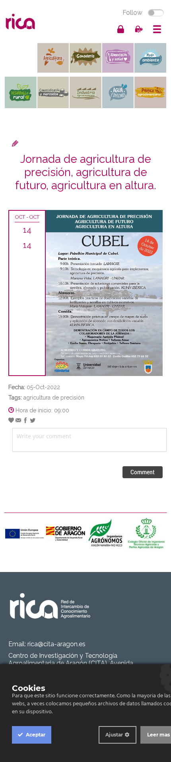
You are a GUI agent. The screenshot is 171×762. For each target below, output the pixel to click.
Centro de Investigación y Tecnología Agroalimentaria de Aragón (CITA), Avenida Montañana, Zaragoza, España (70, 663)
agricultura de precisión (53, 397)
